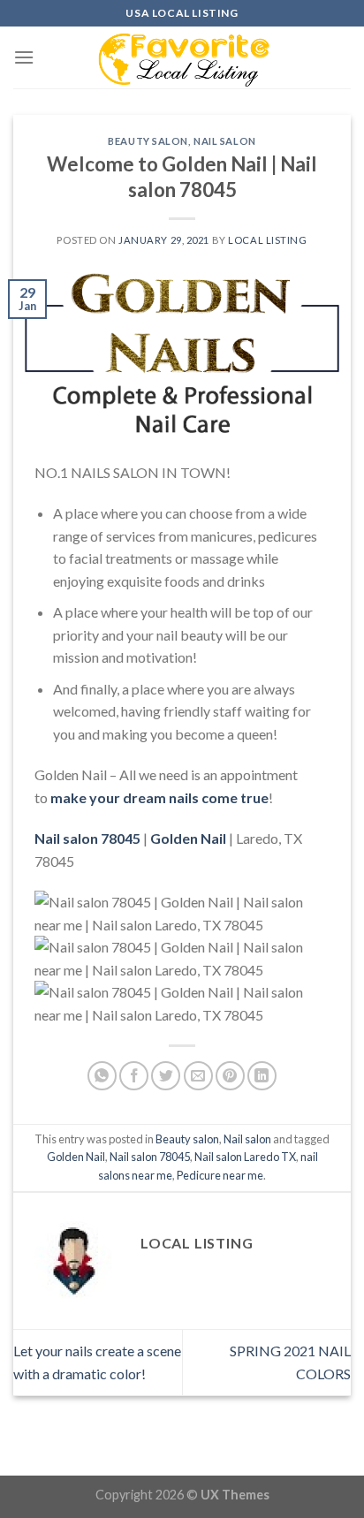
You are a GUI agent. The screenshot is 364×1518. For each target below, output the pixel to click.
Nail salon (224, 141)
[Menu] (23, 57)
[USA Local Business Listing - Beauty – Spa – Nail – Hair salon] (182, 57)
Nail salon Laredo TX (245, 1157)
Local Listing (267, 240)
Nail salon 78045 (150, 1157)
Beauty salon (148, 141)
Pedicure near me (220, 1175)
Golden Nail (76, 1157)
